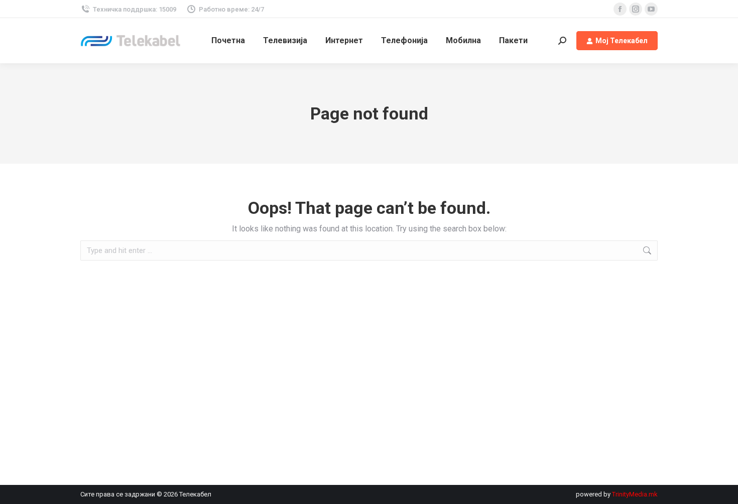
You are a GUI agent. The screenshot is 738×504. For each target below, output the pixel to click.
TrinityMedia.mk (635, 494)
